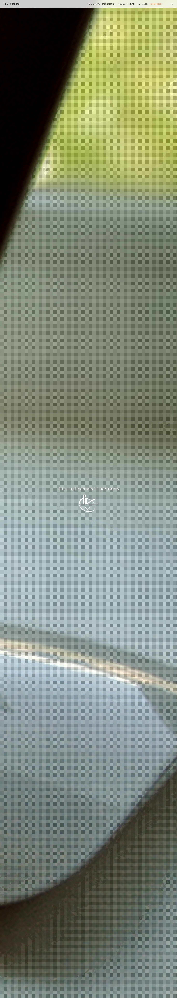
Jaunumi (142, 4)
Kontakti (156, 4)
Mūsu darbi (109, 4)
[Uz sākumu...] (12, 4)
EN (171, 4)
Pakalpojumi (127, 4)
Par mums (94, 4)
